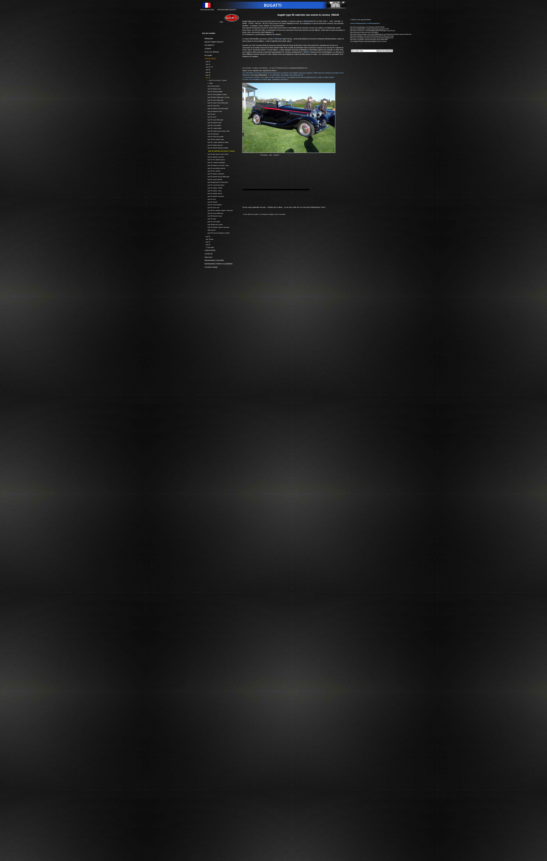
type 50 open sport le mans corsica (215, 154)
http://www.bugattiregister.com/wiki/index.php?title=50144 (367, 27)
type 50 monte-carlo (210, 207)
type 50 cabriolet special (212, 193)
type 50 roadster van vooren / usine (215, 165)
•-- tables (207, 83)
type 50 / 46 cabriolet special (213, 159)
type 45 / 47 (207, 67)
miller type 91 (209, 230)
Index (270, 155)
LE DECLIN (207, 253)
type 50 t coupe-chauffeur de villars (215, 142)
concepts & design (209, 266)
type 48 (206, 72)
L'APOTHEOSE (208, 250)
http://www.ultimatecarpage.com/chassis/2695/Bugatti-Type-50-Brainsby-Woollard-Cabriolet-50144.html (380, 34)
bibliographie (207, 38)
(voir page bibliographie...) (260, 75)
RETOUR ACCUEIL (207, 10)
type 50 (206, 77)
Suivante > (276, 155)
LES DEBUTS (208, 44)
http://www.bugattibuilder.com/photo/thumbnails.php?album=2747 (369, 29)
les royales (207, 54)
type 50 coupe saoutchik (212, 179)
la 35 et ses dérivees (210, 51)
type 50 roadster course (212, 190)
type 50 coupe (209, 218)
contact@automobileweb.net (297, 68)
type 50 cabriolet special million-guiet (215, 176)
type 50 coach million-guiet (212, 100)
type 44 (206, 64)
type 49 (206, 75)
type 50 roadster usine (211, 88)
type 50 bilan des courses (212, 224)
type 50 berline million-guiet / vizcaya (215, 97)
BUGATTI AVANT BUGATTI (213, 41)
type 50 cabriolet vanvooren (213, 157)
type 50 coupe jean (210, 134)
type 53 (206, 242)
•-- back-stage (208, 247)
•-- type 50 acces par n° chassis (214, 80)
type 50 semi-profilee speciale (213, 168)
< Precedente (264, 155)
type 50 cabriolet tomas (212, 122)
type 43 (206, 61)
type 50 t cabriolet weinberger (213, 162)
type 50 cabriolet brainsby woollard (215, 147)
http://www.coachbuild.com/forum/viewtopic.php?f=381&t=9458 (369, 39)
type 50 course (209, 117)
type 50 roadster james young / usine (216, 131)
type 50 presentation (211, 86)
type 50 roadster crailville (212, 188)
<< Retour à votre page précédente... (361, 19)
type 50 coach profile (211, 221)
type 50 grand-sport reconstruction (215, 182)
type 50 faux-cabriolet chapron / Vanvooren (217, 210)
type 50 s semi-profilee (211, 125)
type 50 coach (209, 199)
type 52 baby (207, 239)
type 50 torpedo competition (213, 173)
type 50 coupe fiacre (211, 105)
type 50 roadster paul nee (212, 145)
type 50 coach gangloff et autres (214, 94)
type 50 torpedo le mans (212, 111)
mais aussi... (207, 256)
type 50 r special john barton (213, 185)
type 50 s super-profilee (212, 128)
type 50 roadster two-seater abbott (215, 108)
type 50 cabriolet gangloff (212, 91)
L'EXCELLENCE (209, 58)
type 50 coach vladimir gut (212, 213)
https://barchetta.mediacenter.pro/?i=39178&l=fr (364, 32)
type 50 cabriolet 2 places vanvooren (215, 227)
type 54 (206, 244)
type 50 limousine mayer (212, 216)
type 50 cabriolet (209, 202)
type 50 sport (208, 114)
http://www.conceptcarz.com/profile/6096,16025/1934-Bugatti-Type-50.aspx (372, 30)
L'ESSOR (206, 48)
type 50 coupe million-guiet (212, 119)
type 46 (206, 69)
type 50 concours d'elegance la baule (215, 233)
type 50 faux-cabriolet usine (213, 139)
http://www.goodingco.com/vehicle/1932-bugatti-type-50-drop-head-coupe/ (372, 36)
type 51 (206, 236)
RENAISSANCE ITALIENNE (213, 260)
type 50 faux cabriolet (211, 171)
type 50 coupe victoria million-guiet (215, 102)
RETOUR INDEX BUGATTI (226, 10)
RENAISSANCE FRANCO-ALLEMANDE (217, 263)
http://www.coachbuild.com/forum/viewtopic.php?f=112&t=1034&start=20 (371, 38)
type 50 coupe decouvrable (213, 136)
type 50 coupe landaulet (212, 204)
